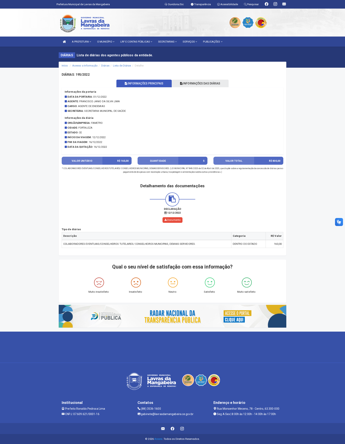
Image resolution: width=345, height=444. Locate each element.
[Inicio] (64, 42)
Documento (173, 220)
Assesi (158, 438)
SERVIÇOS (189, 41)
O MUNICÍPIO (105, 41)
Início (65, 65)
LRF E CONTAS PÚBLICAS (135, 41)
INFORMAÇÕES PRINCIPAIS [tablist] (145, 83)
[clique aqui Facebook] (172, 428)
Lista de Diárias (122, 65)
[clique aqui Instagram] (182, 428)
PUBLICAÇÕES (212, 41)
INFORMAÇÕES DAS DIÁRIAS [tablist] (201, 83)
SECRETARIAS (166, 41)
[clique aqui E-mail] (163, 428)
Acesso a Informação (85, 65)
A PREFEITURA (80, 41)
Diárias (105, 65)
